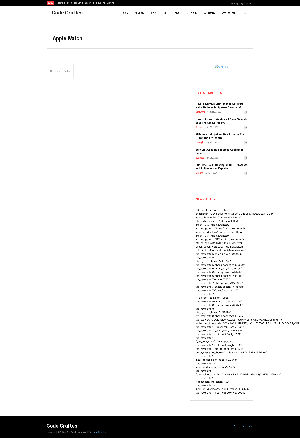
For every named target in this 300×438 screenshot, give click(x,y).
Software (200, 112)
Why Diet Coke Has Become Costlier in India (219, 151)
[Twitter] (250, 426)
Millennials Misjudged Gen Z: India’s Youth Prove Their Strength (85, 3)
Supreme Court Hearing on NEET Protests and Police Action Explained (221, 166)
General (199, 173)
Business (200, 127)
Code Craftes (99, 432)
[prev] (156, 3)
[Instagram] (243, 426)
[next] (161, 3)
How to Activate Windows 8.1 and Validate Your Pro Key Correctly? (221, 120)
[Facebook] (235, 426)
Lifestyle (200, 142)
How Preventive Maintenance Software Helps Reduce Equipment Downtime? (220, 105)
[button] (245, 13)
